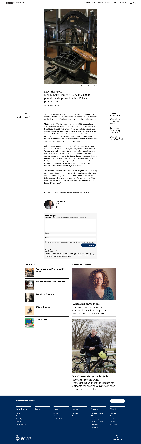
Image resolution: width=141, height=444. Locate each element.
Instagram (113, 419)
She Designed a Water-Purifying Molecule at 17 (115, 130)
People (107, 2)
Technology (19, 419)
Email (47, 237)
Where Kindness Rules (86, 304)
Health (18, 413)
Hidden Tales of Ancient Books (51, 281)
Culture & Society (21, 424)
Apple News (113, 424)
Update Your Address (97, 421)
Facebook (113, 413)
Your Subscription (96, 419)
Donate (117, 401)
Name (47, 233)
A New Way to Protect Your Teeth (116, 138)
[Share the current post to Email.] (26, 117)
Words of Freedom (45, 294)
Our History (75, 413)
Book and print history (56, 192)
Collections (68, 192)
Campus (115, 2)
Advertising (94, 424)
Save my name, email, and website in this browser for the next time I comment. (70, 242)
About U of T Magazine (98, 413)
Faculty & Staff (58, 419)
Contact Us (94, 427)
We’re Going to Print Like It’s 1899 (50, 270)
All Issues (94, 416)
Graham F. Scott (53, 105)
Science (18, 416)
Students (56, 416)
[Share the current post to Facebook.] (20, 117)
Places (74, 416)
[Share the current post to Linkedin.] (23, 117)
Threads (112, 421)
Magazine (123, 2)
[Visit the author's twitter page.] (57, 207)
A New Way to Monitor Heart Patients (115, 121)
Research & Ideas (89, 2)
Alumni (56, 413)
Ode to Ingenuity (44, 307)
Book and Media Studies (81, 192)
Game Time (41, 319)
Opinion (100, 2)
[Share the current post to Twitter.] (17, 117)
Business (18, 421)
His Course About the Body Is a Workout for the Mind (91, 378)
